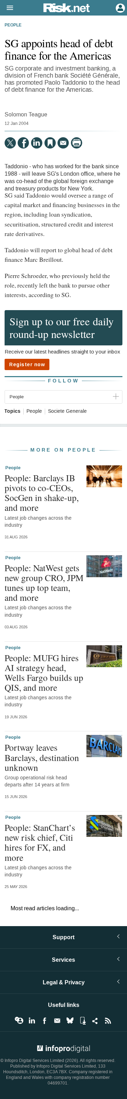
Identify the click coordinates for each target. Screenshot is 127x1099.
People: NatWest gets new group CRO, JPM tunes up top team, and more (44, 583)
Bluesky (70, 1020)
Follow (63, 381)
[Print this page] (76, 143)
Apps (82, 1020)
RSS (108, 1020)
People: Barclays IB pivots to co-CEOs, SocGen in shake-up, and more (42, 493)
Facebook (44, 1020)
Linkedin (32, 1020)
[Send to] (63, 143)
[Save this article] (50, 143)
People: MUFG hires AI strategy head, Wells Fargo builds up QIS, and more (44, 673)
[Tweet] (10, 143)
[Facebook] (23, 143)
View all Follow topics (19, 1020)
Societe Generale (67, 411)
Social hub (95, 1020)
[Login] (119, 7)
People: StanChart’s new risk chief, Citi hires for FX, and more (40, 842)
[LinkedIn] (36, 143)
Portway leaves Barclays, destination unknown (42, 757)
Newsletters (57, 1020)
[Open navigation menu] (6, 8)
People (13, 25)
